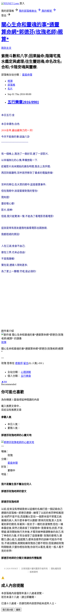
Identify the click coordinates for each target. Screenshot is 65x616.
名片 (10, 88)
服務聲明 (34, 572)
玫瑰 (3, 342)
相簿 (10, 81)
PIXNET (14, 568)
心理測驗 (26, 372)
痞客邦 (19, 363)
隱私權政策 (56, 568)
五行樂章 (26, 376)
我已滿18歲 (8, 610)
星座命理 (27, 74)
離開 (18, 610)
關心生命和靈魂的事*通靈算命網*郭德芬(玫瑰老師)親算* (32, 32)
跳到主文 (6, 48)
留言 (25, 363)
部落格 (11, 84)
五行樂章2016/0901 (23, 102)
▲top (4, 381)
